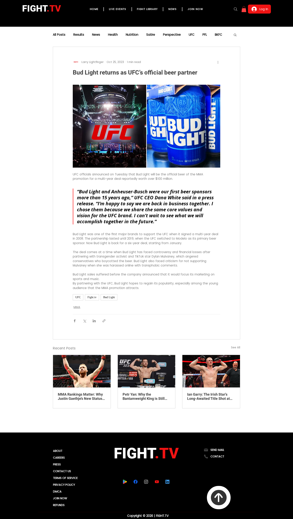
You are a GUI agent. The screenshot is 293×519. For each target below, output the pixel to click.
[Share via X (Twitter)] (84, 321)
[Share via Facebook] (75, 321)
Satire (150, 34)
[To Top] (219, 497)
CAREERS (59, 458)
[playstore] (125, 481)
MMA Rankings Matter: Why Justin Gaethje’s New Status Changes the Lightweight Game (80, 396)
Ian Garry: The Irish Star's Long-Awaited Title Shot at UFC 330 (208, 396)
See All (235, 347)
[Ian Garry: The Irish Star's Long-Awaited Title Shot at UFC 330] (211, 371)
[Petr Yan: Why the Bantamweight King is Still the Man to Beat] (146, 371)
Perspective (172, 34)
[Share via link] (104, 321)
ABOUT (57, 451)
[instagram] (146, 481)
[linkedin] (167, 481)
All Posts (59, 34)
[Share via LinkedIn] (94, 321)
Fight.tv (92, 297)
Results (78, 34)
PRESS (57, 464)
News (96, 34)
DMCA (57, 491)
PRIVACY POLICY (64, 485)
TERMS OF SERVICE (65, 478)
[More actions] (217, 62)
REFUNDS (59, 505)
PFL (205, 34)
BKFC (218, 34)
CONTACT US (62, 471)
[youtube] (157, 481)
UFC (192, 34)
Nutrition (132, 34)
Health (113, 34)
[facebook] (135, 481)
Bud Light (109, 297)
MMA (77, 307)
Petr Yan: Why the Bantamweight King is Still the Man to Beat (144, 396)
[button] (243, 9)
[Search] (235, 9)
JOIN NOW (60, 498)
